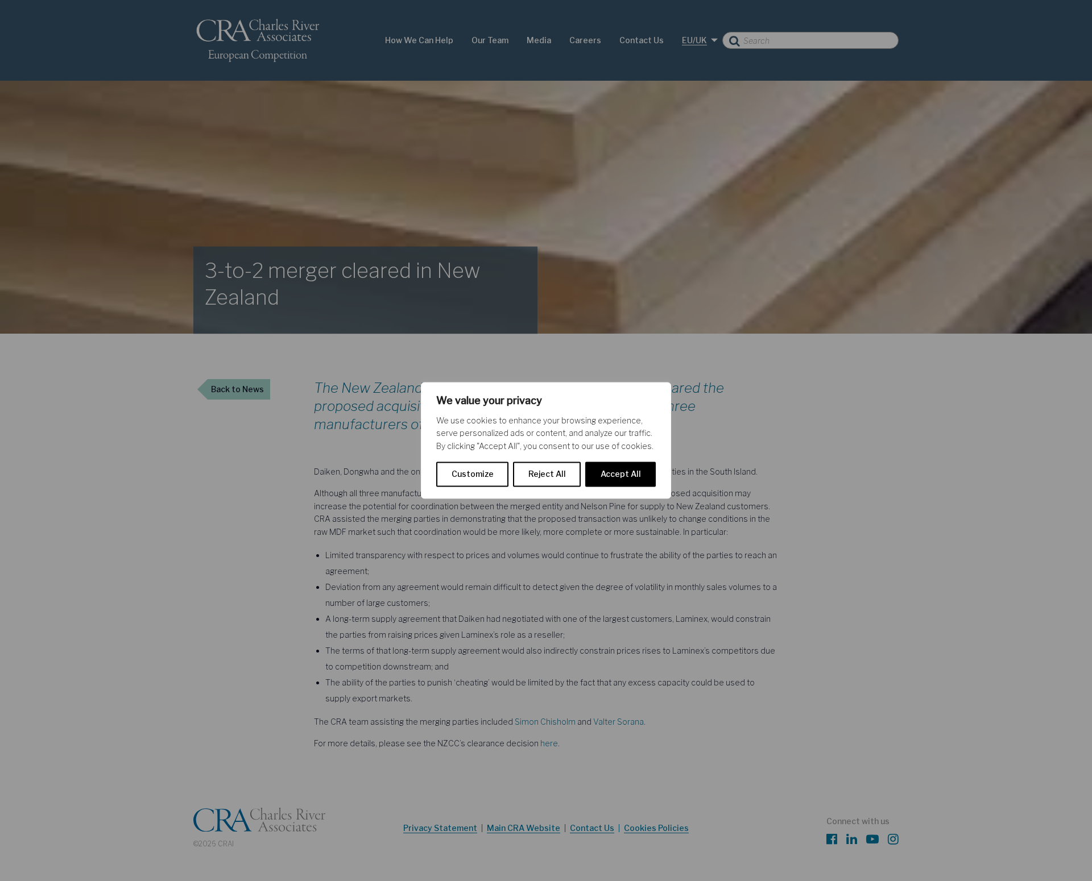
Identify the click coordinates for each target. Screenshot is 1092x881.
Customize (473, 474)
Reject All (547, 474)
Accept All (621, 474)
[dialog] (546, 440)
